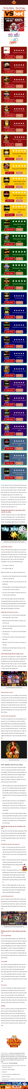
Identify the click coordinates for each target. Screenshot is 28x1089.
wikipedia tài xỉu (5, 497)
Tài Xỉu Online (4, 1053)
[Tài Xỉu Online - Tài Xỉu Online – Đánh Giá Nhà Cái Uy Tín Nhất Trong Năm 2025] (14, 2)
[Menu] (2, 2)
